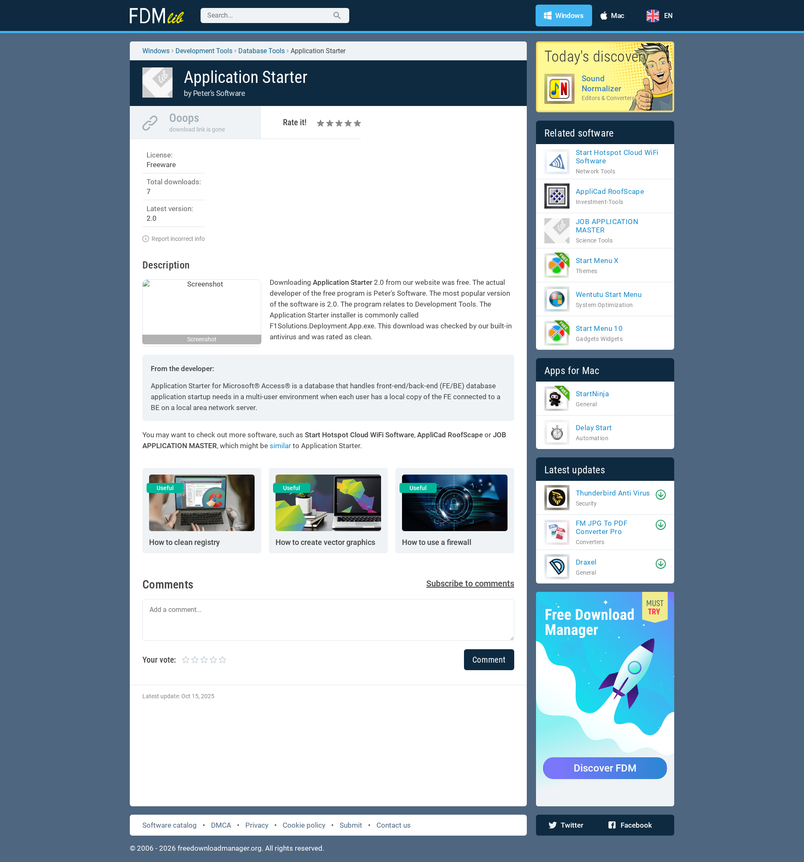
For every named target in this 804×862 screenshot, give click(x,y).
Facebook (636, 825)
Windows (156, 51)
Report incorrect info (178, 238)
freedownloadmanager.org (220, 848)
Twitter (572, 825)
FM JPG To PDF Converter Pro (601, 527)
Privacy (256, 825)
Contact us (393, 825)
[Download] (661, 495)
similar (280, 445)
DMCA (221, 825)
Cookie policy (304, 825)
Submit (351, 825)
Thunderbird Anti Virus (613, 493)
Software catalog (169, 825)
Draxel (586, 562)
